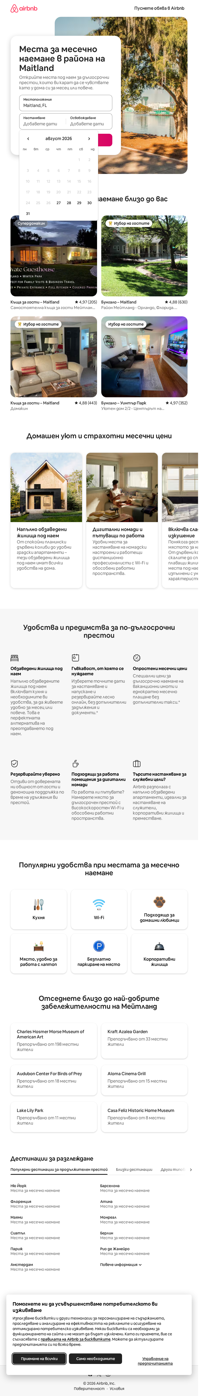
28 (69, 202)
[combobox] (65, 105)
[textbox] (42, 124)
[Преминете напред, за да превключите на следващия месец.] (88, 138)
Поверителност (89, 1388)
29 (79, 202)
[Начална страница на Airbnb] (24, 8)
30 (89, 202)
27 (59, 202)
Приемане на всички (39, 1358)
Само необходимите (95, 1358)
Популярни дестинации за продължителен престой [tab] (59, 1169)
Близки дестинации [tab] (134, 1169)
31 (28, 213)
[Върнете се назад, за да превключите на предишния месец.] (28, 138)
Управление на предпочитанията (155, 1361)
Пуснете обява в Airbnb (159, 8)
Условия (117, 1388)
